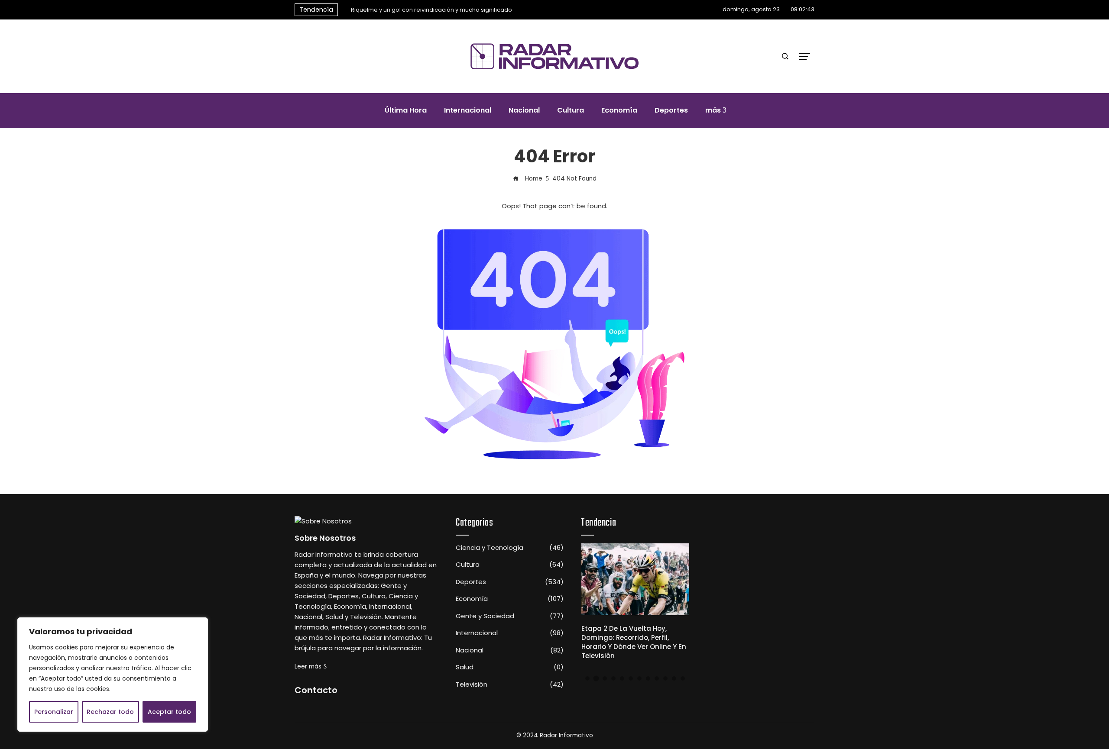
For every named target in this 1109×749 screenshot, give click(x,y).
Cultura (510, 564)
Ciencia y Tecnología (510, 547)
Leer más (308, 666)
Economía (510, 598)
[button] (587, 678)
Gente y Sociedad (510, 616)
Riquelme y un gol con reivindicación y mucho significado (431, 9)
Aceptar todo (169, 711)
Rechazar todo (110, 711)
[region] (112, 674)
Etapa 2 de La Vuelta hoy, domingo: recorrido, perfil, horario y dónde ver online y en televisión (633, 642)
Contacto (316, 690)
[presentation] (344, 7)
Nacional (510, 650)
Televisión (510, 684)
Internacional (510, 633)
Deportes (510, 582)
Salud (510, 667)
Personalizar (53, 711)
